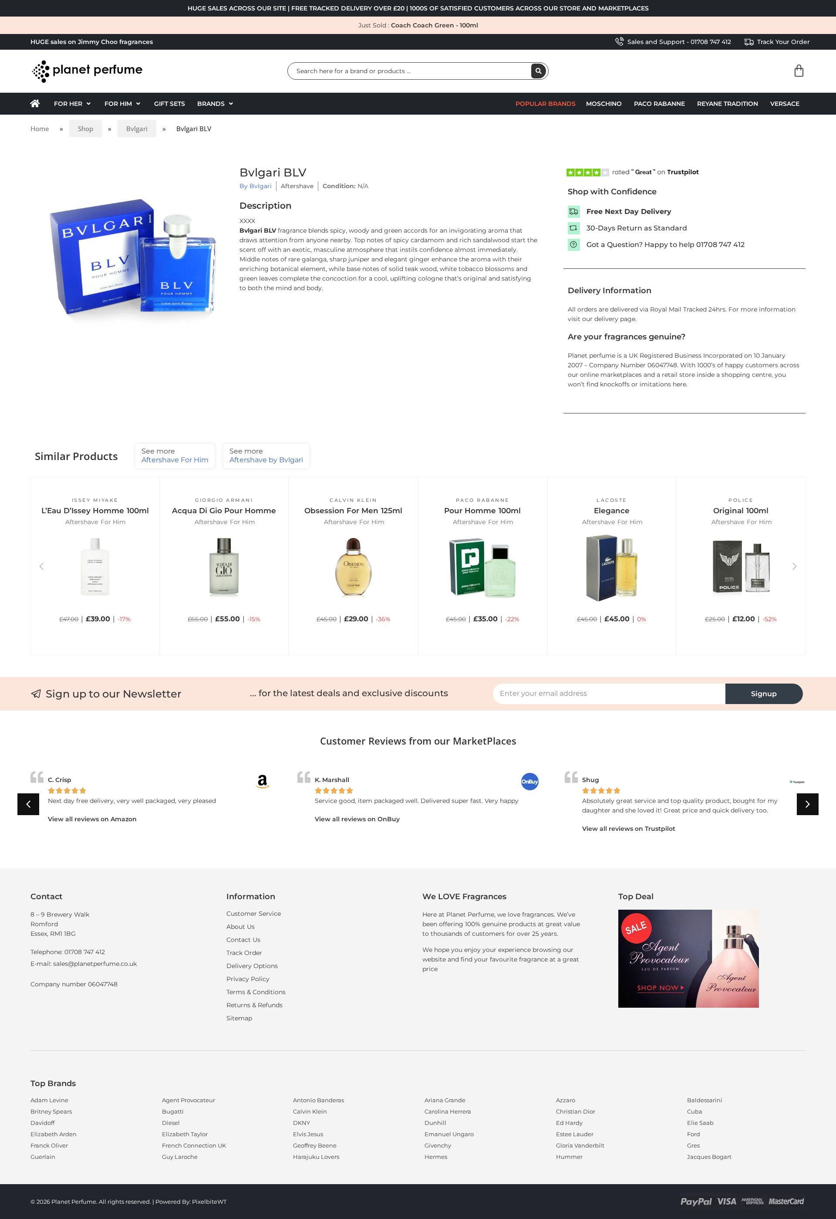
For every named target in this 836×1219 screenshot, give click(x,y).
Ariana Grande (445, 1100)
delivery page (614, 319)
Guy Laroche (180, 1156)
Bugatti (173, 1111)
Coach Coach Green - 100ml (434, 25)
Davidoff (42, 1122)
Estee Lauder (574, 1134)
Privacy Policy (248, 979)
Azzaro (565, 1100)
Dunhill (435, 1122)
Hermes (436, 1156)
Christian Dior (575, 1111)
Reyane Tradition (727, 104)
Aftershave (297, 186)
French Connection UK (194, 1145)
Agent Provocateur (188, 1100)
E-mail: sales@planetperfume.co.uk (83, 964)
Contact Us (243, 940)
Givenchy (438, 1145)
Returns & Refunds (254, 1005)
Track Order (244, 953)
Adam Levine (49, 1100)
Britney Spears (51, 1111)
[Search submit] (538, 71)
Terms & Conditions (256, 992)
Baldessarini (704, 1100)
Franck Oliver (49, 1145)
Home (39, 128)
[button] (73, 103)
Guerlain (42, 1156)
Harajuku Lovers (316, 1156)
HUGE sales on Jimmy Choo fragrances (91, 42)
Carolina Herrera (448, 1111)
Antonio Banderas (318, 1100)
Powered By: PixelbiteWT (190, 1201)
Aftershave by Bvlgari (266, 455)
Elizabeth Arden (53, 1134)
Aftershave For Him (175, 455)
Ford (693, 1134)
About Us (240, 927)
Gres (693, 1145)
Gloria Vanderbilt (580, 1145)
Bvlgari (137, 128)
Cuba (694, 1111)
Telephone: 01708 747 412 (67, 952)
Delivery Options (252, 966)
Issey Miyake (95, 500)
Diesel (171, 1122)
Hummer (569, 1156)
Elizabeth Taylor (185, 1134)
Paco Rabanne (659, 104)
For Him (113, 522)
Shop (85, 128)
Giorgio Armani (224, 500)
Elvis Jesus (308, 1134)
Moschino (604, 104)
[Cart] (799, 71)
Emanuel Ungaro (449, 1134)
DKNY (301, 1122)
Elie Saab (700, 1122)
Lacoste (612, 500)
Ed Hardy (569, 1122)
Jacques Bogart (709, 1156)
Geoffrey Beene (315, 1145)
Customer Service (253, 914)
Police (740, 500)
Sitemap (239, 1018)
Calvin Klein (353, 500)
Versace (784, 104)
